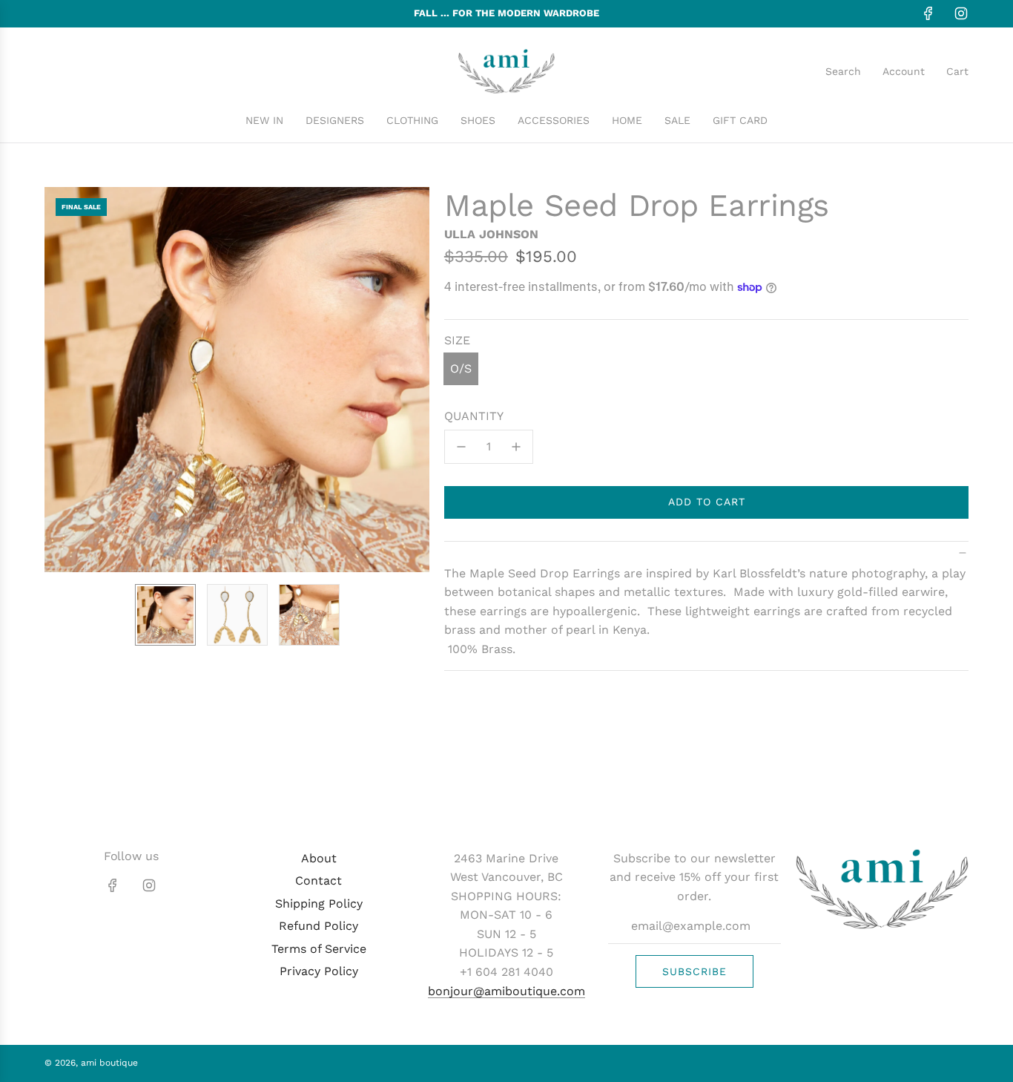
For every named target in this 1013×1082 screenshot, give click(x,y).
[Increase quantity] (516, 446)
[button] (56, 380)
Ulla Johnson (491, 234)
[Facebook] (928, 13)
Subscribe (694, 971)
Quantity (474, 416)
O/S (461, 368)
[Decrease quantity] (461, 446)
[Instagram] (961, 13)
